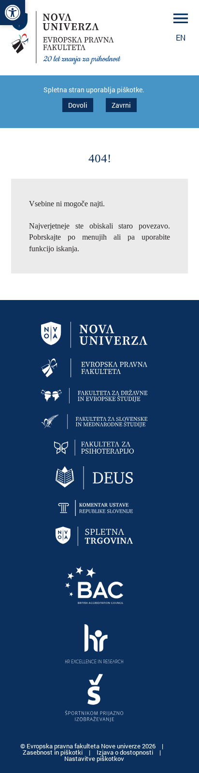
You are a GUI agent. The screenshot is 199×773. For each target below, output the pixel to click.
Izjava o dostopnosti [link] (126, 752)
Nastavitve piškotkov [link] (94, 758)
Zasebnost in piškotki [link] (53, 752)
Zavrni (121, 105)
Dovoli (77, 105)
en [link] (180, 37)
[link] (12, 12)
